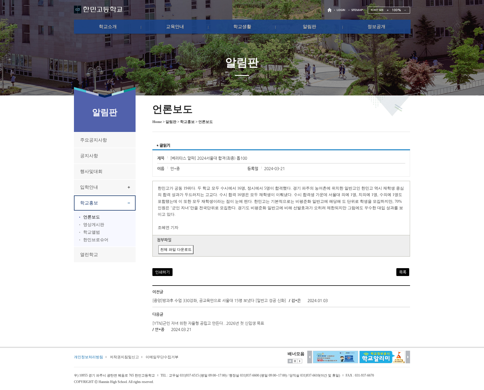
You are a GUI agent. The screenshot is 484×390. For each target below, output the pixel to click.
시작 (299, 361)
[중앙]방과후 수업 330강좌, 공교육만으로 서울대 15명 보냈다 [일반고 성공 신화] (219, 300)
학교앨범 (91, 232)
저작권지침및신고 (124, 357)
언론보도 (91, 217)
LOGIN (341, 10)
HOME (330, 10)
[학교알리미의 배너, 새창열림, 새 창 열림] (382, 357)
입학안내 (89, 187)
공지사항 (89, 155)
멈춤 (294, 361)
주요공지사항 (93, 140)
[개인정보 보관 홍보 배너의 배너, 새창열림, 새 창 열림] (335, 357)
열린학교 (89, 254)
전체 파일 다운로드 (176, 249)
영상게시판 (93, 224)
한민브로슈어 (95, 240)
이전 (309, 357)
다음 (408, 357)
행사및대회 (91, 171)
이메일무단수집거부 (162, 357)
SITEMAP (357, 10)
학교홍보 (89, 202)
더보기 (290, 361)
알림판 (171, 122)
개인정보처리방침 (88, 357)
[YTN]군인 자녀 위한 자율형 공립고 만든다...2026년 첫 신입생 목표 (208, 323)
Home (157, 122)
